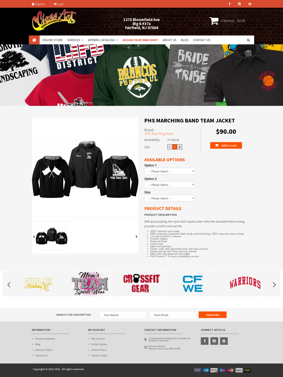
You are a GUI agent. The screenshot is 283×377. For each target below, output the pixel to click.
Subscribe (212, 315)
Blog (184, 40)
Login (60, 4)
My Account (98, 338)
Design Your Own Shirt (140, 40)
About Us (169, 40)
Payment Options (45, 338)
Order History (99, 344)
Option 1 (150, 165)
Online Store (52, 40)
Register (39, 4)
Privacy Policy (100, 355)
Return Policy (99, 350)
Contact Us (201, 40)
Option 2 (150, 178)
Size (147, 192)
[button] (82, 39)
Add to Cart (229, 145)
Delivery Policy (43, 350)
